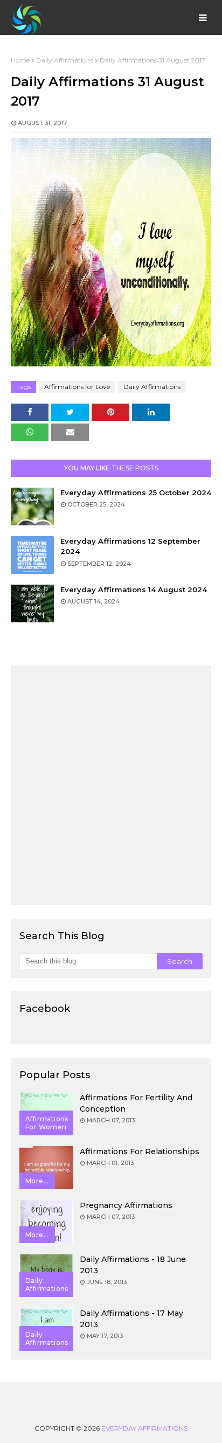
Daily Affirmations (64, 60)
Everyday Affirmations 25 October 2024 (135, 492)
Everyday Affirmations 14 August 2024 (133, 589)
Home (20, 60)
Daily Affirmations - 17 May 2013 (131, 1318)
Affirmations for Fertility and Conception (136, 1103)
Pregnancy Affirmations (126, 1205)
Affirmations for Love (77, 387)
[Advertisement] (111, 786)
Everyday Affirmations (144, 1428)
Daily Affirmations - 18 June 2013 (133, 1264)
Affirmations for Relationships (139, 1151)
